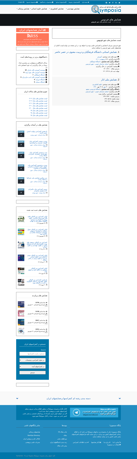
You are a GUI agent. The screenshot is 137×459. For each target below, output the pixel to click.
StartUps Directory (34, 435)
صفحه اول (84, 2)
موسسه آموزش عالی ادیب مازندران (33, 77)
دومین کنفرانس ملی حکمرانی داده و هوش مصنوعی (37, 190)
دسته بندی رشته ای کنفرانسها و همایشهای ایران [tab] (68, 398)
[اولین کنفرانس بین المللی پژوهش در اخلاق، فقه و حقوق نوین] (21, 271)
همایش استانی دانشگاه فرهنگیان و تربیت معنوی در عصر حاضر (86, 52)
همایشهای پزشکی (34, 432)
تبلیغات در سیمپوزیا (113, 445)
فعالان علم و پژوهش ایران (31, 439)
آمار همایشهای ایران (31, 29)
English (20, 2)
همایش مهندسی (73, 9)
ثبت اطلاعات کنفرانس (80, 442)
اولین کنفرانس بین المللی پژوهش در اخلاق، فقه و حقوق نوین (37, 269)
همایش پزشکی (23, 9)
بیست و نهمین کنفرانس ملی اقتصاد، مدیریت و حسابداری (38, 142)
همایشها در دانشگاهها (46, 2)
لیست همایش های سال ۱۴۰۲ (38, 103)
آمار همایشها (95, 442)
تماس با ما (116, 442)
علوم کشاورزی (97, 84)
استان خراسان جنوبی (102, 64)
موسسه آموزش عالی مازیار (36, 70)
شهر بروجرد (33, 135)
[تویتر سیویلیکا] (109, 2)
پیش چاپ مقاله (62, 446)
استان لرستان (42, 135)
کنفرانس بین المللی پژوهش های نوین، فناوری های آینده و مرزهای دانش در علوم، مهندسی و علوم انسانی (37, 245)
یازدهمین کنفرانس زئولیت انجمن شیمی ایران (37, 132)
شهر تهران (35, 193)
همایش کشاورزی (57, 9)
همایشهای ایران (117, 22)
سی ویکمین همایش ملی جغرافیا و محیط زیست (37, 178)
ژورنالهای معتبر (62, 439)
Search (43, 350)
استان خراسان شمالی (40, 145)
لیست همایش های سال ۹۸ (39, 113)
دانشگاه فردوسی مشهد (93, 89)
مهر (104, 87)
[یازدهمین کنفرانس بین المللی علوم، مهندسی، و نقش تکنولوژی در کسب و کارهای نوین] (21, 282)
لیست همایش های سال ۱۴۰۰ (38, 108)
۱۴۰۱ (97, 59)
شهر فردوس (90, 64)
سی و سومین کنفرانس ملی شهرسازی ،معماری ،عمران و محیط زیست (38, 154)
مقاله (65, 435)
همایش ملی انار (109, 79)
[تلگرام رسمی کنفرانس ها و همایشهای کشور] (119, 2)
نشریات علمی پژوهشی (32, 442)
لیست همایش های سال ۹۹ (39, 110)
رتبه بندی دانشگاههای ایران (58, 442)
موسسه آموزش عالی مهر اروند (35, 72)
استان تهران (42, 193)
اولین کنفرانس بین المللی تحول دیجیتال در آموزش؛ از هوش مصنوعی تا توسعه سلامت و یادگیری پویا (37, 232)
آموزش (99, 57)
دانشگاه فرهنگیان (95, 61)
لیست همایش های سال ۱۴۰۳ (38, 101)
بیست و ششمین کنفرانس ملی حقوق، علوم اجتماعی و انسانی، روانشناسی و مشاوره (37, 166)
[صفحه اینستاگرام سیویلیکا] (106, 2)
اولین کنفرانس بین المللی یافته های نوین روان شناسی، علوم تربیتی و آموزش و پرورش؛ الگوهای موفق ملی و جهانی (37, 219)
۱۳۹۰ (95, 87)
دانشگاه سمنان (40, 82)
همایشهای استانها (60, 2)
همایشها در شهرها (73, 2)
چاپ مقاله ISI (62, 432)
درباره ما (106, 442)
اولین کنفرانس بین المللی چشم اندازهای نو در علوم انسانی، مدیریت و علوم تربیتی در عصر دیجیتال (37, 258)
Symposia (19, 456)
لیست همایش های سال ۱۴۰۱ (38, 106)
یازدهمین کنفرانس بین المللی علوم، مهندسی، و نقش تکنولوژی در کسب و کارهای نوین (37, 281)
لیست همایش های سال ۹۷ (39, 115)
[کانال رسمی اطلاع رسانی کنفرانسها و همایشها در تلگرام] (94, 412)
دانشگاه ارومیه (40, 79)
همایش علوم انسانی (39, 9)
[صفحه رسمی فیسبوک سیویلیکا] (112, 2)
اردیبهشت (103, 59)
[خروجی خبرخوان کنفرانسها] (116, 2)
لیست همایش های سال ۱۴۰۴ (38, 98)
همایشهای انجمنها (31, 2)
